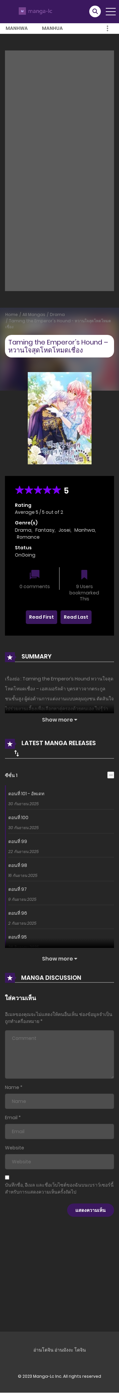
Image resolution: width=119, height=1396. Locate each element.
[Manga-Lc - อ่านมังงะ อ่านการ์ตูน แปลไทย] (34, 11)
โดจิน (80, 1350)
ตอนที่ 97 (17, 889)
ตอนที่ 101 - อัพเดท (26, 793)
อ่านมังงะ (64, 1350)
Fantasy (45, 530)
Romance (28, 537)
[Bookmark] (84, 575)
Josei (64, 530)
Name (12, 1087)
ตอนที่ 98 (17, 865)
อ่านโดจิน (43, 1350)
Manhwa (17, 28)
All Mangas (33, 314)
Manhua (52, 28)
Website (14, 1147)
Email (11, 1117)
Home (11, 314)
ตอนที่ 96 (17, 913)
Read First (41, 617)
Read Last (76, 617)
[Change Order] (16, 753)
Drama (57, 314)
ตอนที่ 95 (17, 937)
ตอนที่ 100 (18, 817)
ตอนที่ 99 (17, 841)
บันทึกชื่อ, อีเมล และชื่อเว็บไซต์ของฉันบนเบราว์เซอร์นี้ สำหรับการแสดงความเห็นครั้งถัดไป (59, 1188)
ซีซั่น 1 (11, 775)
